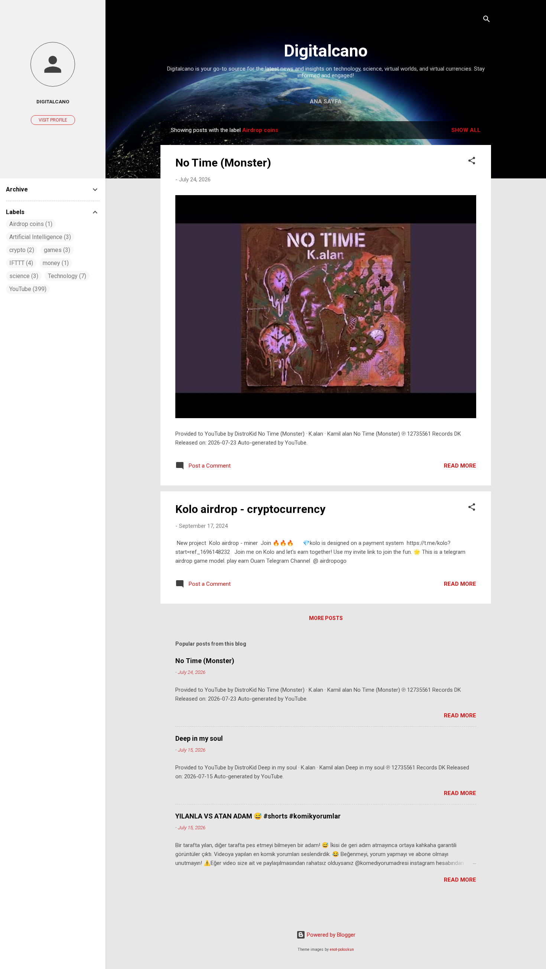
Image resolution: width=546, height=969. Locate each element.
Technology (66, 276)
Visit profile (53, 120)
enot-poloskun (342, 949)
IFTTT (20, 263)
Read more (460, 465)
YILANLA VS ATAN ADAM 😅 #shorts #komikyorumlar (258, 816)
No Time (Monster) (223, 162)
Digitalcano (326, 51)
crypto (20, 249)
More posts (326, 618)
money (55, 263)
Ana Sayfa (326, 101)
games (56, 249)
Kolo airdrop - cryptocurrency (250, 509)
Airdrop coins (30, 223)
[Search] (486, 20)
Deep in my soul (199, 738)
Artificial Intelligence (39, 236)
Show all (466, 130)
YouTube (27, 289)
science (22, 276)
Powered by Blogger (330, 934)
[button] (471, 162)
